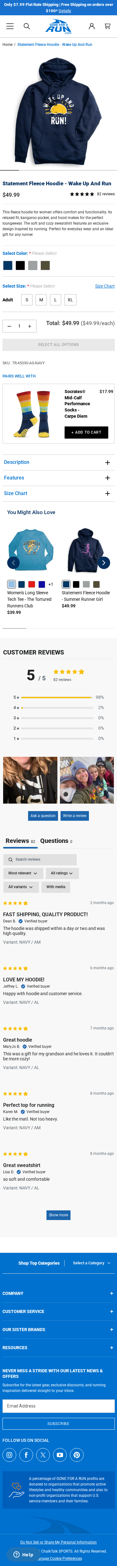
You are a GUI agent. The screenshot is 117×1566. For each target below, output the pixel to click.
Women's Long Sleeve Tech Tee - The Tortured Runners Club (29, 599)
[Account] (91, 26)
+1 (50, 584)
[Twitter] (43, 1455)
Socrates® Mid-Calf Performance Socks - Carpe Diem (77, 403)
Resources (14, 1347)
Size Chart (15, 493)
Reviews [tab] (20, 840)
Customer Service (23, 1311)
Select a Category (88, 1263)
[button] (10, 26)
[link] (11, 584)
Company (12, 1293)
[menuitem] (91, 26)
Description (16, 462)
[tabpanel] (58, 1040)
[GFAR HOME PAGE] (58, 26)
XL (70, 299)
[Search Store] (27, 26)
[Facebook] (26, 1455)
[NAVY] (7, 265)
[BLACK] (20, 265)
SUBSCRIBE (58, 1424)
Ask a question (43, 816)
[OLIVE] (45, 265)
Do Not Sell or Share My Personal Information (58, 1542)
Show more (58, 1215)
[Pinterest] (77, 1455)
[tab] (56, 841)
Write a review (74, 816)
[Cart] (108, 26)
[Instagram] (9, 1455)
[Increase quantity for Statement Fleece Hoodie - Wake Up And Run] (29, 326)
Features (14, 478)
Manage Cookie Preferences (58, 1558)
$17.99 (106, 391)
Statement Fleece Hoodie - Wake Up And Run (56, 183)
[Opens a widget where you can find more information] (23, 1555)
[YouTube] (60, 1455)
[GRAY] (32, 265)
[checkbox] (55, 887)
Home (7, 44)
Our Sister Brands (23, 1329)
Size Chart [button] (105, 286)
